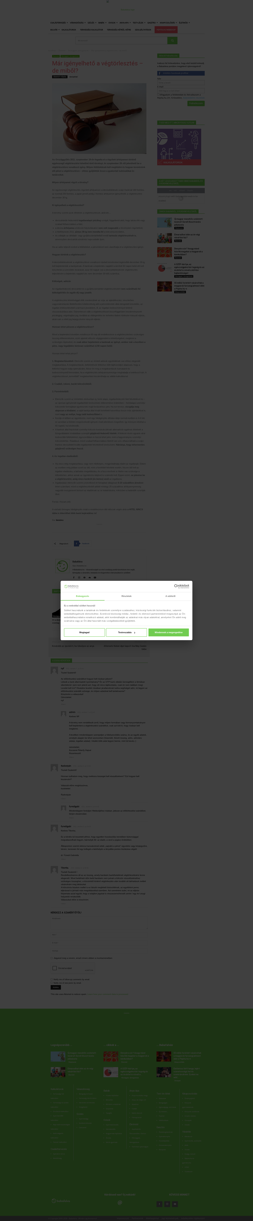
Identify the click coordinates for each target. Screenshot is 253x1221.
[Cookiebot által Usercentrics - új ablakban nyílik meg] (176, 586)
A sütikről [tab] (170, 596)
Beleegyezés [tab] (82, 596)
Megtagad (84, 632)
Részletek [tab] (127, 596)
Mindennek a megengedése (169, 632)
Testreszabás (125, 632)
